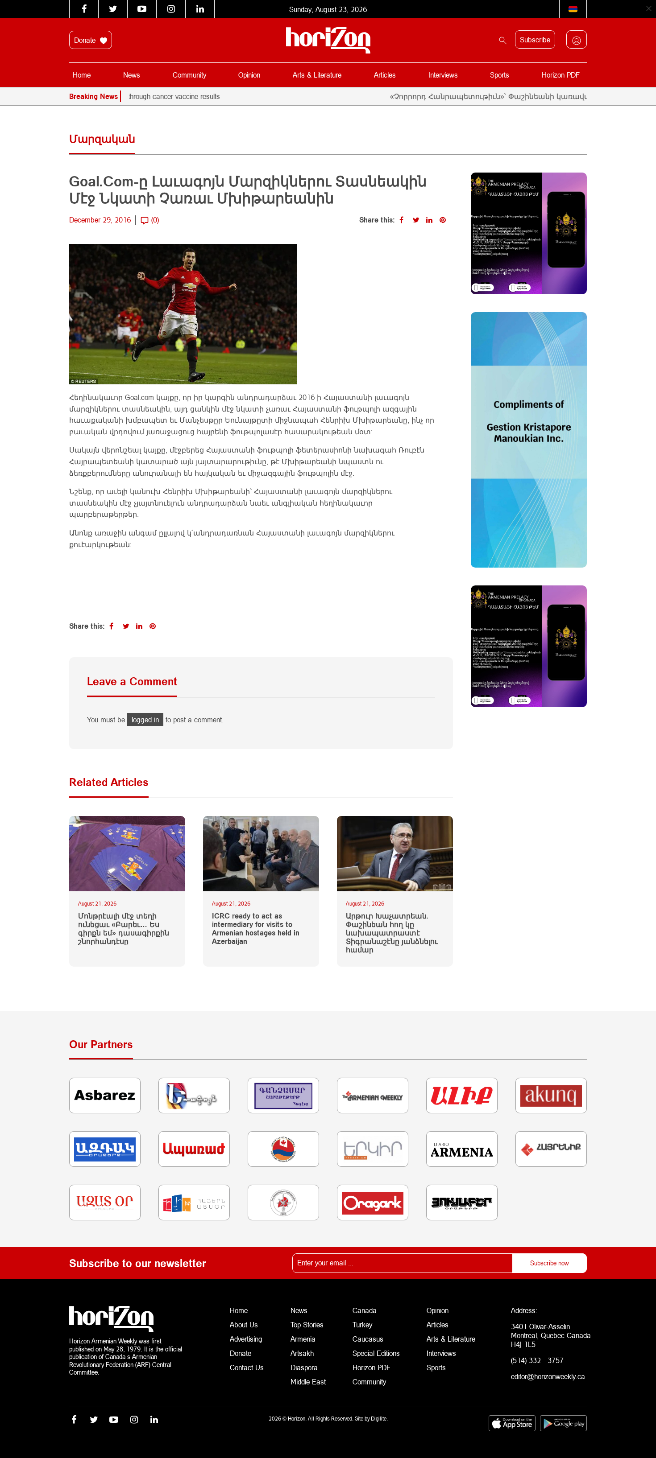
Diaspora (304, 1367)
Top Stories (307, 1324)
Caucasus (368, 1338)
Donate (86, 40)
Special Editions (376, 1353)
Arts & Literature (317, 74)
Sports (499, 74)
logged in (145, 719)
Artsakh (302, 1353)
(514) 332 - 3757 (537, 1360)
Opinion (249, 74)
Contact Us (247, 1367)
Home (82, 74)
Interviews (443, 74)
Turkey (362, 1324)
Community (189, 74)
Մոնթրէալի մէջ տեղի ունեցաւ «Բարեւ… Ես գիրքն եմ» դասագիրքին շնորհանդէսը (123, 928)
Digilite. (379, 1418)
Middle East (308, 1381)
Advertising (246, 1338)
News (131, 74)
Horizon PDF (561, 74)
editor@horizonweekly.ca (548, 1376)
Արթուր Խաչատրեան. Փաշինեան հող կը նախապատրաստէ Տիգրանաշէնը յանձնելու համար (392, 932)
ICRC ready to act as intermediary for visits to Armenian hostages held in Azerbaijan (255, 928)
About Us (244, 1324)
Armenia (303, 1338)
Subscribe (535, 39)
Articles (385, 74)
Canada (365, 1310)
